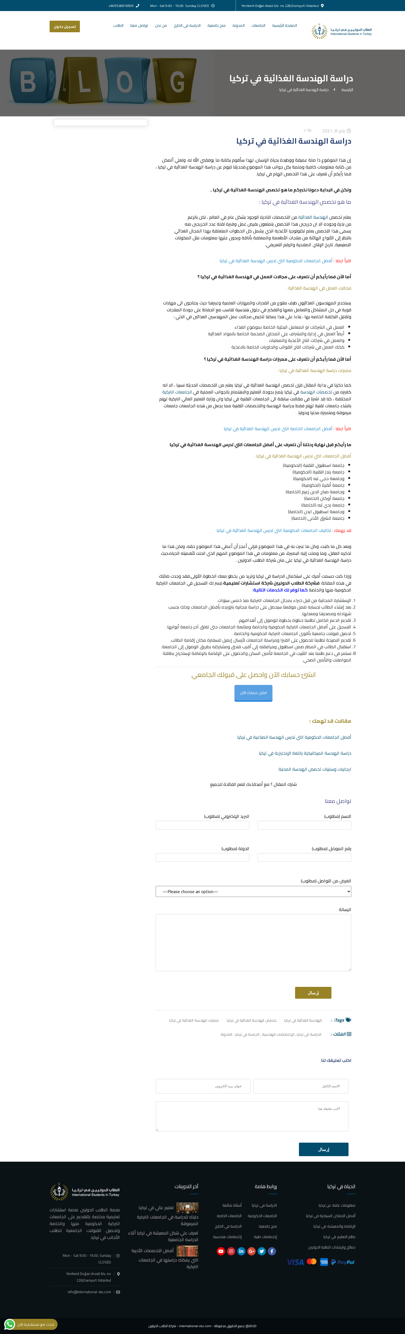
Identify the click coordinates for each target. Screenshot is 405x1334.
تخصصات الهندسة (316, 392)
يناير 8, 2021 (334, 131)
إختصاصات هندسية (227, 1236)
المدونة (239, 25)
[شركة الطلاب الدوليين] (346, 30)
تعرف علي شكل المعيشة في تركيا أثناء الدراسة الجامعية (163, 1236)
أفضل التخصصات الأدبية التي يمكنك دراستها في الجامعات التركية (164, 1258)
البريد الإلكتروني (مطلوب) (226, 816)
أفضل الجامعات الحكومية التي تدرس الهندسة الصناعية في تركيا (294, 737)
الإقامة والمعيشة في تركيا (334, 1226)
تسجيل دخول (65, 26)
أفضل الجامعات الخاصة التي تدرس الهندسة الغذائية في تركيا (278, 428)
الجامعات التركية (177, 392)
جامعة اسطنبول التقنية (323, 465)
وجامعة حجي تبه (328, 478)
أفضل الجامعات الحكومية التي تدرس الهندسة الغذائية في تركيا (276, 260)
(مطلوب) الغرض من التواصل (326, 880)
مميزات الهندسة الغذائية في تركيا (194, 1020)
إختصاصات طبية (265, 1236)
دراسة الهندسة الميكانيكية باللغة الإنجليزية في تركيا (305, 753)
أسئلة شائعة (232, 1205)
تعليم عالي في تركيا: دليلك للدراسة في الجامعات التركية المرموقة (167, 1215)
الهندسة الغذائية (313, 217)
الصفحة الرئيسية (284, 25)
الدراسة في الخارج (187, 25)
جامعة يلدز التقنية (328, 472)
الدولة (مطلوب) (235, 849)
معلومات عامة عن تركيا (337, 1205)
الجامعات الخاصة (229, 1215)
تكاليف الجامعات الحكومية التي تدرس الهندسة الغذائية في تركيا (274, 530)
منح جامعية (216, 25)
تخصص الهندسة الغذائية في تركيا (251, 1020)
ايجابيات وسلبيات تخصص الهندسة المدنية (315, 769)
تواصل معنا (139, 25)
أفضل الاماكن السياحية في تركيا (330, 1215)
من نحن (161, 25)
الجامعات (258, 25)
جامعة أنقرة (333, 485)
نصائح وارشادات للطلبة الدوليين (331, 1247)
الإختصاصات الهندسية (278, 1034)
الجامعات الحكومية (262, 1215)
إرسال (323, 1149)
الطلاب (118, 25)
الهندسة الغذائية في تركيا (303, 1020)
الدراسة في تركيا (309, 1034)
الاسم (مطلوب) (337, 816)
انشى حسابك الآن (253, 692)
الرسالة (345, 910)
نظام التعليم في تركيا (339, 1236)
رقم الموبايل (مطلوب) (331, 849)
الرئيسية (346, 89)
